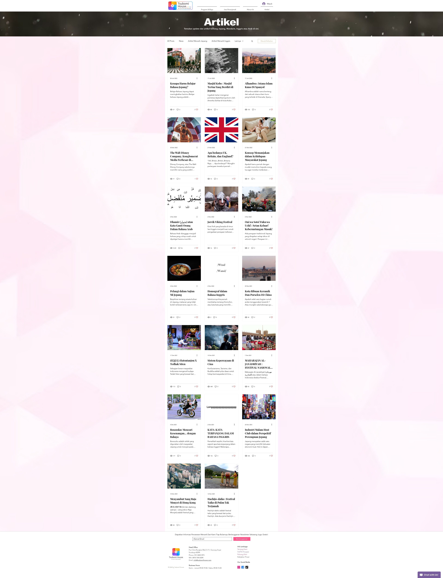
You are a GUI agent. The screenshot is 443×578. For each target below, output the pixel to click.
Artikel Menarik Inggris (221, 41)
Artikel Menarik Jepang (197, 41)
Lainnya (238, 41)
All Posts (170, 41)
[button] (250, 8)
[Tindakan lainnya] (197, 78)
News (181, 41)
